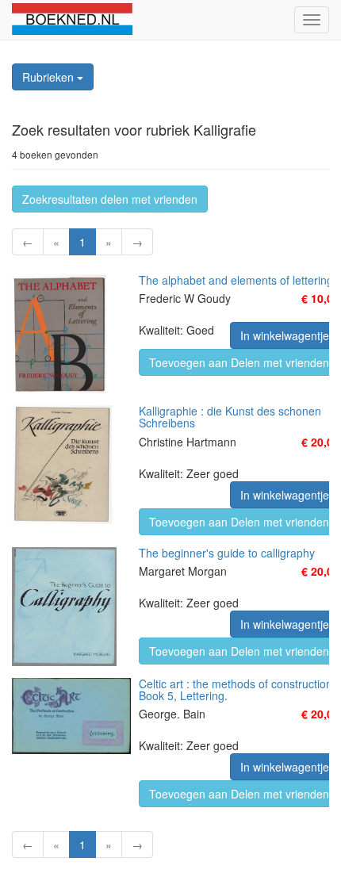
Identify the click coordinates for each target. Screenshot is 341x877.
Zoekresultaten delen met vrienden (109, 199)
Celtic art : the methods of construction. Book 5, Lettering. (237, 689)
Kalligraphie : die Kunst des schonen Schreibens (230, 417)
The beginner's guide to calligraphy (227, 553)
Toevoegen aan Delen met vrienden (239, 362)
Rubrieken (49, 77)
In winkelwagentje (284, 335)
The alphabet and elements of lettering (236, 280)
